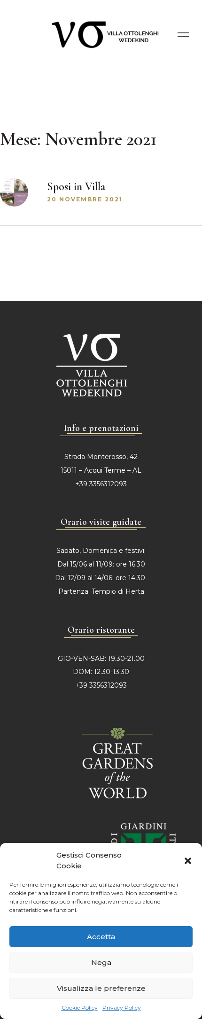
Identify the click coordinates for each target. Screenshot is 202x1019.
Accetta (101, 936)
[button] (188, 861)
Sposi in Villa (76, 186)
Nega (101, 962)
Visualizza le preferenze (101, 988)
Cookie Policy (80, 1007)
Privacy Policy (121, 1007)
